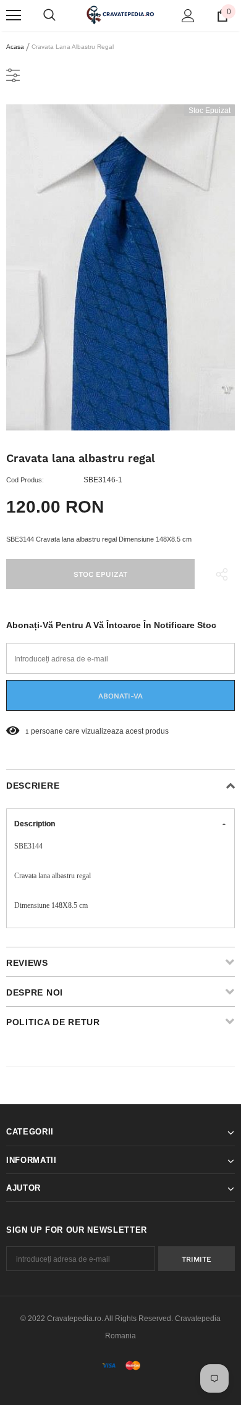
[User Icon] (188, 15)
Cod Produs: (25, 480)
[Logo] (120, 15)
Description (34, 824)
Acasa (15, 46)
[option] (120, 267)
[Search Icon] (49, 15)
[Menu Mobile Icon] (13, 15)
